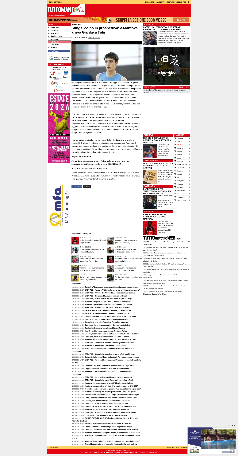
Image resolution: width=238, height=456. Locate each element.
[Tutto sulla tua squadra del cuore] (66, 9)
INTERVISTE (148, 24)
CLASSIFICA (179, 135)
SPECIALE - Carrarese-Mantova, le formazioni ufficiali (106, 296)
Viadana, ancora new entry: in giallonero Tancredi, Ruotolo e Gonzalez (112, 334)
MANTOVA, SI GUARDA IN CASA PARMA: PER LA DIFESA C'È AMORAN (158, 165)
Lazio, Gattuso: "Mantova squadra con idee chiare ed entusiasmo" (111, 398)
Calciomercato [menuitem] (56, 36)
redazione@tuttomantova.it (86, 164)
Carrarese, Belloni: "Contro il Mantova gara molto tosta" (107, 319)
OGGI (181, 87)
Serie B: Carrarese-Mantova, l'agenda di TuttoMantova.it (107, 313)
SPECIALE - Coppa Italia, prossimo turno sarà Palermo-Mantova (110, 354)
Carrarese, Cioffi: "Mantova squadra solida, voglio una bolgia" (109, 299)
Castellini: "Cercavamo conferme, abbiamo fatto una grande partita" (111, 287)
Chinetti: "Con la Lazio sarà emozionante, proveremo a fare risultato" (112, 430)
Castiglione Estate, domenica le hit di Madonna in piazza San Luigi (110, 316)
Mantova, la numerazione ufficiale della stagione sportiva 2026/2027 (111, 386)
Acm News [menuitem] (55, 33)
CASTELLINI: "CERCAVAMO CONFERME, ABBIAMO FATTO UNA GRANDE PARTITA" (162, 28)
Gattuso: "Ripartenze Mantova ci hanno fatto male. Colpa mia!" (109, 366)
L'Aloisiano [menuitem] (55, 45)
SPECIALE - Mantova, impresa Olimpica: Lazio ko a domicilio (108, 377)
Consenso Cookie (173, 447)
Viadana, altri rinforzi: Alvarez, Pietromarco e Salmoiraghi (107, 401)
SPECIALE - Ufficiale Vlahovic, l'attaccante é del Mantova (107, 308)
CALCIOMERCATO (151, 161)
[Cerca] (188, 2)
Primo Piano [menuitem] (55, 27)
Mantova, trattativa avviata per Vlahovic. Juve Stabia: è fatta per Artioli (112, 433)
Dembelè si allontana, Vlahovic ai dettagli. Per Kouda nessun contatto (112, 357)
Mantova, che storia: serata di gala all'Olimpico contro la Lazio (109, 383)
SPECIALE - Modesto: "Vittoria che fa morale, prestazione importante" (112, 290)
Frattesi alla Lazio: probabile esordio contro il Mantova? (106, 415)
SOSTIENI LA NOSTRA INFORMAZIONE (89, 168)
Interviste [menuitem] (54, 30)
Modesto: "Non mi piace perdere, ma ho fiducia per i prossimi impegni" (112, 441)
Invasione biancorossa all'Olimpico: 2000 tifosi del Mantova (108, 424)
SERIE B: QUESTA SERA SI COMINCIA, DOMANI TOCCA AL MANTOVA (157, 140)
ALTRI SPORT (149, 212)
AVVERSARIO (149, 186)
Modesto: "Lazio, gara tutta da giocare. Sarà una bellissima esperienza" (113, 389)
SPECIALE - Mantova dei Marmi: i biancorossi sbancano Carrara (110, 293)
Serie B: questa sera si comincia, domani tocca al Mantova (108, 310)
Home (50, 24)
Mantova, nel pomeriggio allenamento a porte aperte (105, 346)
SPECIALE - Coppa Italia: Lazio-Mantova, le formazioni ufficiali (109, 380)
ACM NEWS (148, 135)
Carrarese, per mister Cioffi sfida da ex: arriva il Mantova (107, 337)
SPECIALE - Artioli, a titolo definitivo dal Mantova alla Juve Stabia (110, 412)
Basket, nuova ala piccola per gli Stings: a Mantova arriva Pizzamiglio (112, 395)
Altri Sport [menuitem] (55, 42)
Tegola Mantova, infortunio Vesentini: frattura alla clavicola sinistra (111, 444)
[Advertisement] (167, 113)
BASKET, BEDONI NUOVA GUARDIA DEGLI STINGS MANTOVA (154, 216)
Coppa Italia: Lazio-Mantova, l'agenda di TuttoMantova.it (106, 404)
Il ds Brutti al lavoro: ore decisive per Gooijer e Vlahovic (106, 331)
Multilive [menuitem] (54, 48)
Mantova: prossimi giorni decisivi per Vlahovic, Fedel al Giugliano (110, 392)
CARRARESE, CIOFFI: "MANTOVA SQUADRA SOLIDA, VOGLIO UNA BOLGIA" (157, 191)
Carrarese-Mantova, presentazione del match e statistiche (108, 325)
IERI (187, 87)
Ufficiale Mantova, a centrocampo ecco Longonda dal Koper (108, 427)
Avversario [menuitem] (55, 39)
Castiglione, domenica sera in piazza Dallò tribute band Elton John (110, 406)
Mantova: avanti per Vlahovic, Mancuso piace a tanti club (107, 409)
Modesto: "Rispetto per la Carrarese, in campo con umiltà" (108, 302)
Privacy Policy (184, 447)
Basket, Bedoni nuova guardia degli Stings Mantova (105, 328)
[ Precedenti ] (59, 79)
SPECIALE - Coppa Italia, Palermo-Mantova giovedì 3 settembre (110, 343)
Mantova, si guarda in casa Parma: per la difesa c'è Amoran (108, 305)
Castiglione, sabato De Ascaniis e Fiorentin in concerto (106, 322)
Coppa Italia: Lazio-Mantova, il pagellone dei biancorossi (107, 369)
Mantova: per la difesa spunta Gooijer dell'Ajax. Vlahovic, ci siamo (110, 340)
